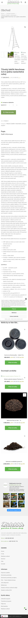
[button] (26, 299)
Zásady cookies (7, 318)
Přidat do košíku (9, 112)
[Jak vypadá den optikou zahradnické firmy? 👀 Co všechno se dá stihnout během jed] (14, 496)
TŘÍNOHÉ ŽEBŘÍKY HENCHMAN (13, 123)
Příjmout (14, 309)
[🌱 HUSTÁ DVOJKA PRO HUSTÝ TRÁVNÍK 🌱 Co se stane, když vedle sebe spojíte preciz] (21, 504)
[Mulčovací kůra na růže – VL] (14, 405)
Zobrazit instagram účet (14, 510)
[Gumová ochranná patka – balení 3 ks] (14, 340)
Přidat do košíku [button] (24, 329)
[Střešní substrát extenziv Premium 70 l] (14, 376)
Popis (3, 131)
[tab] (14, 131)
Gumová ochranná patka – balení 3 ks (14, 355)
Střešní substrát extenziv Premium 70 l (14, 379)
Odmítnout (14, 312)
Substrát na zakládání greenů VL (14, 461)
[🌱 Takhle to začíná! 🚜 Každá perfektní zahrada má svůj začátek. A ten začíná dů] (21, 496)
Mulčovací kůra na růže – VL (14, 420)
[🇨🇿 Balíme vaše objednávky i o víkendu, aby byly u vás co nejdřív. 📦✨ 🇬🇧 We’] (6, 504)
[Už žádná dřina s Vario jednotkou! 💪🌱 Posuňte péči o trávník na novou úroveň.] (14, 504)
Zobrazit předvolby (14, 316)
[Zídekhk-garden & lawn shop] (13, 2)
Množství (3, 105)
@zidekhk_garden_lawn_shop (15, 485)
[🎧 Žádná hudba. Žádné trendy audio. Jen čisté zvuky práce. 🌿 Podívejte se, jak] (6, 496)
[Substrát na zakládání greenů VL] (14, 446)
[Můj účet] (25, 2)
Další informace (7, 134)
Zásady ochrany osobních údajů (17, 318)
